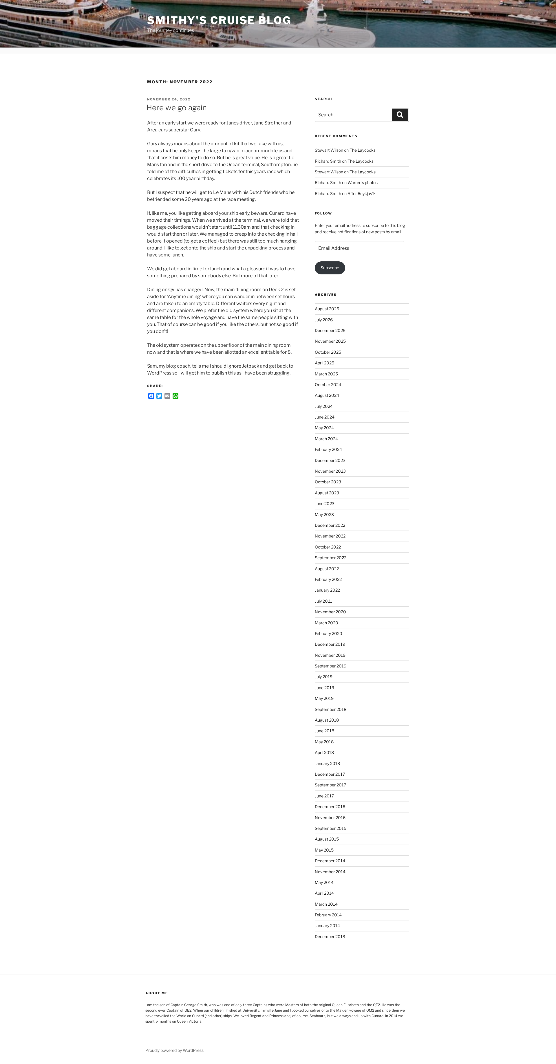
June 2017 (324, 795)
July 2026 (324, 319)
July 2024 (324, 406)
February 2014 (328, 914)
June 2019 (324, 687)
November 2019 (330, 655)
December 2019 (330, 644)
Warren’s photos (363, 182)
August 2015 (327, 838)
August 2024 (327, 395)
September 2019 (330, 665)
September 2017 (330, 784)
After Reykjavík (362, 193)
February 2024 (328, 449)
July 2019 (323, 676)
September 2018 (330, 709)
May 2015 (324, 849)
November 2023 (330, 471)
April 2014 (324, 893)
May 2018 (324, 741)
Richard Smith (328, 161)
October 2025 (328, 352)
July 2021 (323, 601)
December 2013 (330, 936)
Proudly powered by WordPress (174, 1050)
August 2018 (327, 720)
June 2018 (324, 730)
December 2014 (330, 860)
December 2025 (330, 330)
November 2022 (330, 535)
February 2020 (328, 633)
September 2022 (330, 557)
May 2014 (324, 882)
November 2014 (330, 871)
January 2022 (327, 590)
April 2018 (324, 752)
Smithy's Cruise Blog (219, 20)
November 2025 (330, 341)
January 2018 (327, 763)
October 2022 (328, 546)
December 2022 (330, 525)
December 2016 (330, 806)
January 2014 (327, 925)
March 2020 (326, 622)
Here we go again (177, 107)
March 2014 (326, 904)
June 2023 (324, 503)
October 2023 (328, 481)
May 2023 (324, 514)
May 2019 (324, 698)
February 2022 (328, 579)
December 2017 (330, 774)
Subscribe (330, 267)
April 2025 (324, 362)
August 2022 (327, 568)
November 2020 (330, 611)
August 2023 (327, 492)
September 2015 (330, 828)
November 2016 (330, 817)
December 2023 (330, 460)
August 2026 (327, 308)
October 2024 (328, 384)
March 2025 (326, 373)
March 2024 (326, 438)
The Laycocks (363, 150)
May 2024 (324, 427)
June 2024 (324, 416)
